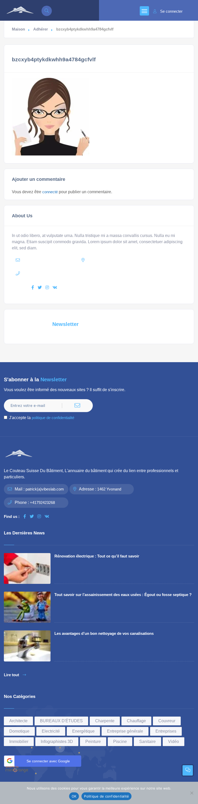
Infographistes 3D (57, 741)
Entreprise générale (125, 731)
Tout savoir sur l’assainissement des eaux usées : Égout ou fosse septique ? (123, 594)
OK (74, 796)
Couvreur (166, 721)
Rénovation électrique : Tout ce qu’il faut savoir (96, 556)
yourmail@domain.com (53, 260)
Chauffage (136, 721)
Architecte (18, 721)
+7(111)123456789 (53, 273)
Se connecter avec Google (48, 761)
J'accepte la (41, 417)
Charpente (104, 721)
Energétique (83, 731)
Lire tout (11, 675)
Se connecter (171, 11)
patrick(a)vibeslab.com (45, 489)
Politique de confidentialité (106, 796)
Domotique (19, 731)
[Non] (191, 792)
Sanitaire (147, 741)
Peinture (93, 741)
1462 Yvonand (109, 489)
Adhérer (40, 29)
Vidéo (173, 741)
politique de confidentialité (53, 417)
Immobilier (18, 741)
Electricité (51, 731)
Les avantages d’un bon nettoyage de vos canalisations (104, 633)
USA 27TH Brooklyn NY (123, 260)
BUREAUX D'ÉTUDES (61, 721)
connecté (50, 192)
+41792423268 (42, 502)
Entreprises (165, 731)
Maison (18, 29)
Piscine (120, 741)
